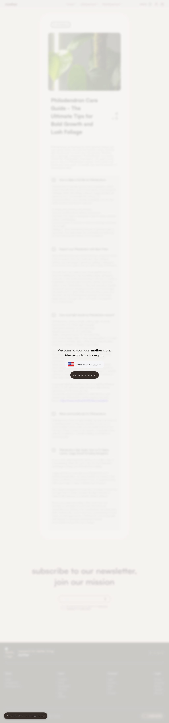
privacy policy (34, 716)
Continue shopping (84, 375)
